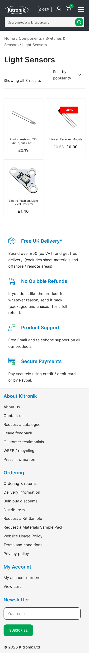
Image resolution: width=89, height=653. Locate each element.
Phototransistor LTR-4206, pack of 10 (23, 140)
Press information (19, 459)
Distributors (14, 509)
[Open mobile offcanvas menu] (81, 9)
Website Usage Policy (23, 536)
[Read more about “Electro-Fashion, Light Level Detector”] (23, 188)
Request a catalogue (22, 424)
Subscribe (18, 630)
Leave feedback (18, 433)
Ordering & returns (20, 483)
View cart (12, 586)
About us (12, 406)
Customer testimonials (24, 441)
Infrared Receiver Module (65, 139)
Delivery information (22, 492)
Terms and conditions (23, 544)
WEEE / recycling (19, 450)
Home (9, 38)
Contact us (13, 415)
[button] (23, 127)
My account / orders (22, 577)
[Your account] (59, 9)
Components (30, 38)
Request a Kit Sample (23, 518)
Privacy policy (16, 553)
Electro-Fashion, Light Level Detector (23, 202)
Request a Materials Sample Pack (33, 527)
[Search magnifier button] (79, 22)
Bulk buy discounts (20, 501)
